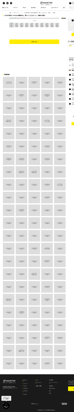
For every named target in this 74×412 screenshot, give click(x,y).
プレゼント (43, 7)
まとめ (25, 394)
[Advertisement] (34, 31)
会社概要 (51, 380)
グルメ (24, 7)
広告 (50, 393)
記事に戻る (34, 41)
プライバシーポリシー (53, 383)
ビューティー (54, 7)
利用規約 (51, 385)
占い (64, 7)
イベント (15, 7)
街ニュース (5, 7)
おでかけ (33, 7)
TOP (10, 12)
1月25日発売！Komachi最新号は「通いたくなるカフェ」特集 (37, 12)
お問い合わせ (52, 388)
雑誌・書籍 (38, 385)
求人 (50, 390)
